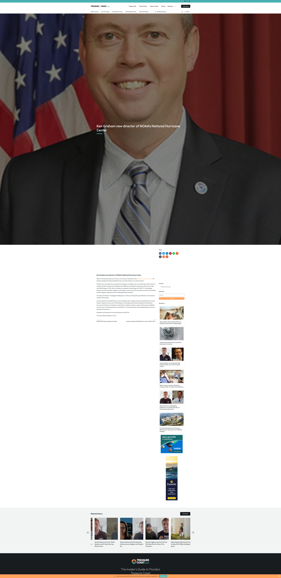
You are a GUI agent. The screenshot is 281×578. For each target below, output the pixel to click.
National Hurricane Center (144, 279)
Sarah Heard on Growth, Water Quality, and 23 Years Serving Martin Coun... (177, 544)
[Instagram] (187, 1)
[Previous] (88, 532)
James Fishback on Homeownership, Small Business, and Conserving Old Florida (170, 364)
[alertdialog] (140, 576)
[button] (182, 12)
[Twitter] (189, 1)
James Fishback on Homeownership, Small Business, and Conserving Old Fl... (126, 544)
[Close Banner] (279, 576)
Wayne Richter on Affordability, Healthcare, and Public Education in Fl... (152, 544)
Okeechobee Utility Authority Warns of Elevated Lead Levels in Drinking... (101, 544)
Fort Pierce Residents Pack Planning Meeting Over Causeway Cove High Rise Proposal (171, 429)
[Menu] (175, 6)
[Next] (193, 532)
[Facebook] (185, 1)
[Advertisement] (126, 261)
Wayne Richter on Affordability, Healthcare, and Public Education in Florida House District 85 (170, 407)
